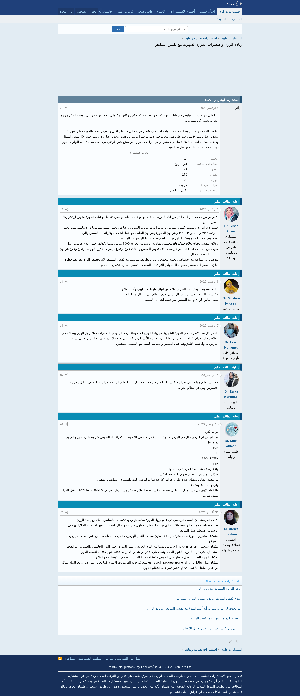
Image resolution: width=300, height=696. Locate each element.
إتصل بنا (136, 658)
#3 (61, 281)
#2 (61, 209)
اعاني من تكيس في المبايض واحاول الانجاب (211, 628)
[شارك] (66, 108)
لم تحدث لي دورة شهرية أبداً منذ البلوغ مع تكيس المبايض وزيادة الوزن (193, 608)
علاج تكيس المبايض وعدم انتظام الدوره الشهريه (208, 598)
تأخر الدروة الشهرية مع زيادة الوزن (217, 588)
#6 (61, 424)
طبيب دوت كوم (230, 11)
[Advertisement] (150, 73)
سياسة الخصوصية (90, 658)
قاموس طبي (125, 11)
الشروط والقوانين (116, 658)
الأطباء (161, 11)
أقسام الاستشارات (182, 11)
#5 (61, 375)
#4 (61, 325)
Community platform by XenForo (150, 667)
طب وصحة (145, 11)
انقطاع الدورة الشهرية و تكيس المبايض (214, 618)
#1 (61, 107)
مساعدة (70, 658)
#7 (61, 512)
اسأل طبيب (207, 11)
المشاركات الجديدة (229, 19)
